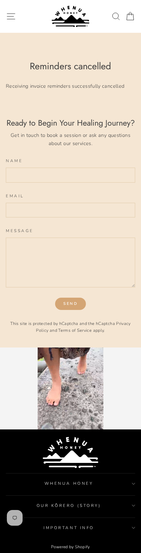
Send (70, 303)
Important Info (68, 527)
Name (14, 161)
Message (20, 230)
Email (15, 196)
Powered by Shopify (70, 547)
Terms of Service (75, 330)
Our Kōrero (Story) (69, 505)
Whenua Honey (68, 483)
